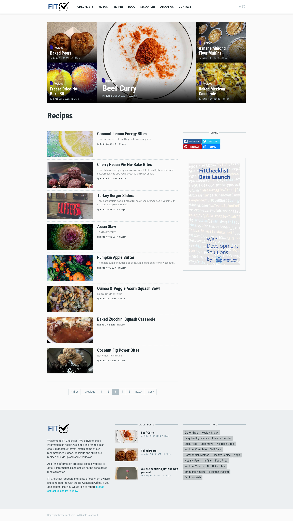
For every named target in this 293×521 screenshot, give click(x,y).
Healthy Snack (209, 432)
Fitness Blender (221, 438)
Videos (103, 6)
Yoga (237, 455)
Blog (131, 6)
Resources (147, 6)
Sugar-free (191, 443)
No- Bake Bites (216, 466)
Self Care (215, 449)
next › (138, 391)
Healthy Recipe (222, 455)
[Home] (58, 6)
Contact (185, 6)
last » (151, 391)
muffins (207, 460)
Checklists (85, 6)
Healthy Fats (192, 460)
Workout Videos (194, 466)
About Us (167, 6)
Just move (207, 443)
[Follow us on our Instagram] (243, 6)
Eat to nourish (193, 477)
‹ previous (89, 391)
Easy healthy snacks (197, 438)
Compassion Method (197, 455)
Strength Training (219, 471)
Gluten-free (191, 432)
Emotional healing (195, 471)
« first (74, 391)
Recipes (118, 6)
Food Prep (221, 460)
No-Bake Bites (225, 443)
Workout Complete (196, 449)
